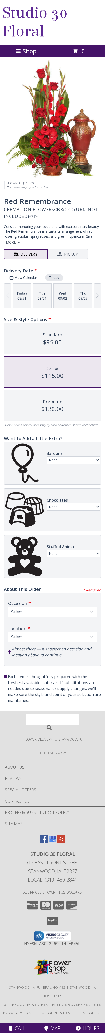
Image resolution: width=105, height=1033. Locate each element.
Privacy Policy (17, 1013)
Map (54, 1028)
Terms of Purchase (53, 1013)
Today (54, 277)
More (11, 242)
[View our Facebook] (44, 841)
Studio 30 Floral (35, 22)
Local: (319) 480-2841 (52, 879)
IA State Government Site (76, 1004)
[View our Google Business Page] (52, 841)
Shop (29, 51)
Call (19, 1028)
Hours (90, 1028)
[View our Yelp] (61, 841)
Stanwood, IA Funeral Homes (37, 987)
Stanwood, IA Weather (26, 1004)
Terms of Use (89, 1013)
